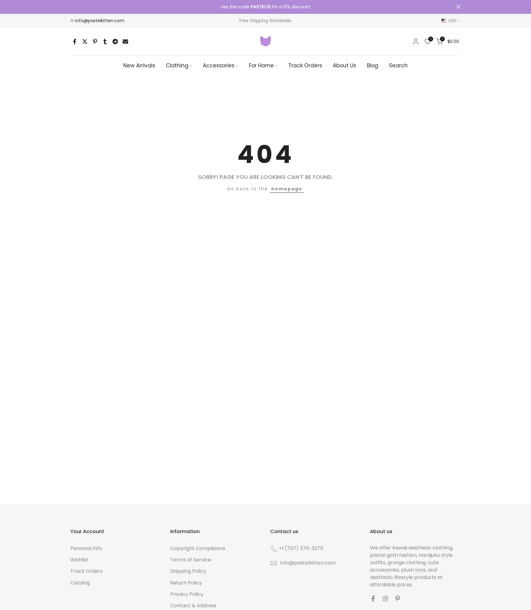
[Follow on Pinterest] (398, 598)
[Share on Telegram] (115, 41)
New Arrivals (139, 65)
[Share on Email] (125, 41)
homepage (286, 189)
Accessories (218, 65)
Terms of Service (190, 559)
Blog (372, 65)
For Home (261, 65)
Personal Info (86, 548)
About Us (344, 65)
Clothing (177, 65)
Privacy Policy (186, 594)
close (72, 6)
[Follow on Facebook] (373, 598)
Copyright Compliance (197, 548)
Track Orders (305, 65)
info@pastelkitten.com (99, 21)
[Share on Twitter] (85, 41)
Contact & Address (193, 605)
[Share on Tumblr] (105, 41)
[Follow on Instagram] (385, 598)
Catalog (80, 582)
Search (398, 65)
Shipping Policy (188, 571)
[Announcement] (265, 7)
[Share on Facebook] (74, 41)
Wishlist (79, 559)
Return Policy (186, 582)
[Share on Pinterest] (95, 41)
